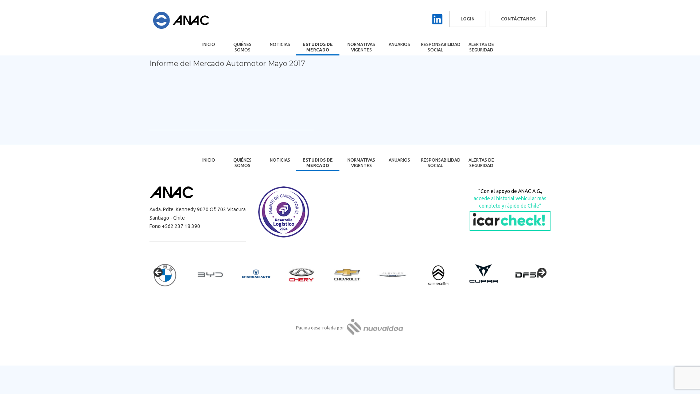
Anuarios (399, 44)
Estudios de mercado (318, 47)
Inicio (208, 44)
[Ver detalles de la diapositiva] (171, 274)
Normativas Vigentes (361, 47)
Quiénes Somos (242, 47)
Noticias (280, 44)
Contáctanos (518, 18)
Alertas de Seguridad (481, 47)
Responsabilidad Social (440, 47)
